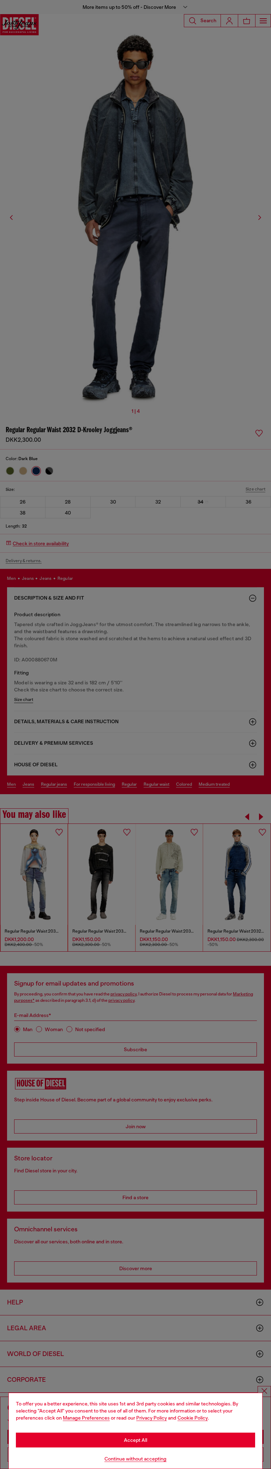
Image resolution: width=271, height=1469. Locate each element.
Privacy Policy (151, 1418)
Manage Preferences (86, 1418)
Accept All (135, 1440)
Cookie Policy (192, 1418)
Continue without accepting (135, 1459)
